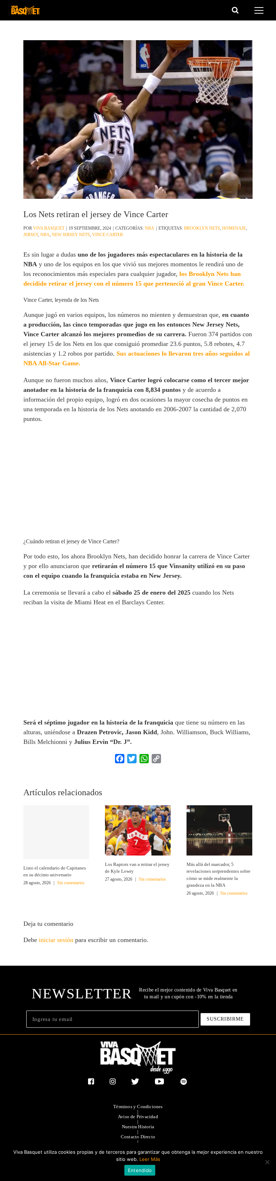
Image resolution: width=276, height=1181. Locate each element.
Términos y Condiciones (137, 1106)
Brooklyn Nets (202, 228)
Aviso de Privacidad (138, 1116)
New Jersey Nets (71, 234)
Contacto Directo (138, 1136)
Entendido (140, 1170)
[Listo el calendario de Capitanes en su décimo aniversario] (56, 832)
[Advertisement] (138, 481)
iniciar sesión (57, 939)
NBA (149, 228)
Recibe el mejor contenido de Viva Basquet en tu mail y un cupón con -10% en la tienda (188, 993)
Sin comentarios (70, 882)
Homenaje (234, 228)
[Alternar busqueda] (235, 10)
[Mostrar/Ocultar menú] (260, 10)
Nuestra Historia (138, 1126)
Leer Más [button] (149, 1159)
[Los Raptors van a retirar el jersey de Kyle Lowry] (138, 829)
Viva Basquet (48, 228)
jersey (30, 234)
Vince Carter (107, 234)
